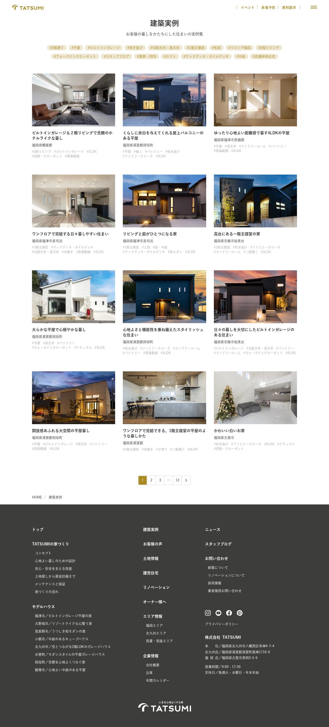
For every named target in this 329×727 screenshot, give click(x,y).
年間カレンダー (157, 680)
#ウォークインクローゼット (75, 56)
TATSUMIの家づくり (50, 544)
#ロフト (170, 56)
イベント (248, 7)
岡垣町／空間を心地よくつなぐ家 (60, 662)
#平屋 (76, 47)
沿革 (149, 672)
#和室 (216, 47)
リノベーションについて (226, 575)
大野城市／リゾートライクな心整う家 (63, 623)
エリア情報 (152, 616)
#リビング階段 (240, 47)
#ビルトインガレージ (104, 47)
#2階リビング (268, 47)
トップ (38, 529)
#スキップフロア (116, 56)
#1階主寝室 (195, 47)
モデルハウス (43, 607)
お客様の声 (152, 544)
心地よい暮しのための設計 (55, 561)
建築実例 (55, 497)
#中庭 (241, 56)
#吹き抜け (135, 47)
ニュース (212, 529)
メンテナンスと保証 (50, 584)
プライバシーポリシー (221, 624)
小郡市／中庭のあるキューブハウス (61, 639)
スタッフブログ (218, 544)
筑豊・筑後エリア (159, 641)
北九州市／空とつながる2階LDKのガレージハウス (73, 646)
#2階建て (57, 47)
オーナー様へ (154, 602)
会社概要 (152, 665)
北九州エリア (156, 633)
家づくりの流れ (47, 591)
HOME (37, 497)
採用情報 (214, 583)
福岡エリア (154, 625)
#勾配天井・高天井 (165, 47)
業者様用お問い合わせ (225, 590)
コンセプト (43, 553)
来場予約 (268, 7)
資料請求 (289, 7)
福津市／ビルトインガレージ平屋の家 (63, 616)
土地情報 (150, 558)
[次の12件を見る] (186, 480)
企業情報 (150, 656)
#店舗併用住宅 (264, 56)
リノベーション (156, 587)
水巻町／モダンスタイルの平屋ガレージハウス (70, 654)
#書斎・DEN (146, 56)
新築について (218, 567)
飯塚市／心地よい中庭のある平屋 (60, 670)
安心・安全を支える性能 (53, 568)
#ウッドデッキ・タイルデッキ (206, 56)
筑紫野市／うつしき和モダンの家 (60, 631)
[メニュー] (314, 7)
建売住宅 (150, 573)
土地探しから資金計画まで (55, 576)
